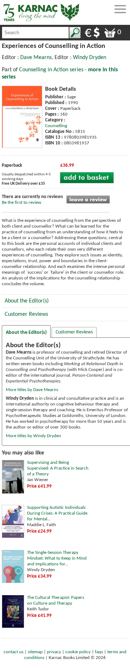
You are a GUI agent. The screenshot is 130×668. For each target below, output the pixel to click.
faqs (99, 652)
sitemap (35, 652)
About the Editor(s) (27, 301)
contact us (13, 652)
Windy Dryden (89, 57)
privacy (54, 652)
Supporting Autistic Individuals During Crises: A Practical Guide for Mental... (57, 513)
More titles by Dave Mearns (32, 389)
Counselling (56, 126)
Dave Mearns (36, 57)
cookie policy (78, 652)
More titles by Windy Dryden (33, 436)
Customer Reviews (26, 314)
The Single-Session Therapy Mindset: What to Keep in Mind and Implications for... (57, 558)
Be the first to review (21, 202)
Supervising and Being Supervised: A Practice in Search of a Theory (57, 468)
